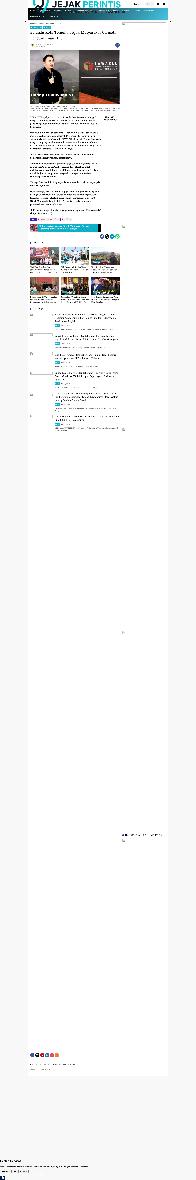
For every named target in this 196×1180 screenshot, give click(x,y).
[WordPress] (47, 1055)
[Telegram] (112, 236)
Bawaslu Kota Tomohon (49, 219)
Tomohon (47, 28)
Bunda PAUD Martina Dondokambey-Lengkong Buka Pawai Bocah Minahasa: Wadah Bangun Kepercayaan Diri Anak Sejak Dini (86, 376)
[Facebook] (102, 236)
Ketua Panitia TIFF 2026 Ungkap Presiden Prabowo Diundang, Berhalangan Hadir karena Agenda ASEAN (44, 300)
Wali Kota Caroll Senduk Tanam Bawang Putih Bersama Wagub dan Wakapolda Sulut (75, 270)
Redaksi (73, 1064)
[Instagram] (52, 1055)
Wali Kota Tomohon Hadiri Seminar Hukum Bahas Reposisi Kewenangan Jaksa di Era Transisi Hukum (44, 270)
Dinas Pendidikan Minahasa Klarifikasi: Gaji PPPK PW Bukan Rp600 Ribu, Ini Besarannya (87, 419)
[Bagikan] (117, 45)
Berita (34, 262)
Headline (67, 219)
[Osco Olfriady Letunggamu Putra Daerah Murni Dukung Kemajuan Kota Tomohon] (105, 286)
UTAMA (55, 1064)
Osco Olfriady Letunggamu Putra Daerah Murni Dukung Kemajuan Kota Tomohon (105, 300)
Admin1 (38, 44)
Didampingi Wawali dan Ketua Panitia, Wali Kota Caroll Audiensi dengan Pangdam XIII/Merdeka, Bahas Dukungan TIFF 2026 (75, 300)
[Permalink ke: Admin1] (33, 45)
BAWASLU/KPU (36, 28)
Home (32, 1064)
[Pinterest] (42, 1055)
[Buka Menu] (164, 4)
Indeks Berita (43, 1064)
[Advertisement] (80, 1116)
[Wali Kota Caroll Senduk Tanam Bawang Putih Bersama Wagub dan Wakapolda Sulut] (75, 256)
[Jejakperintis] (79, 4)
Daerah (64, 1064)
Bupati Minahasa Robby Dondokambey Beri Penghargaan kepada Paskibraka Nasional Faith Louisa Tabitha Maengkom (87, 338)
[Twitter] (107, 236)
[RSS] (57, 1055)
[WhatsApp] (117, 236)
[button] (151, 4)
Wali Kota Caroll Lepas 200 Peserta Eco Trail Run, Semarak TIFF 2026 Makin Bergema (104, 270)
